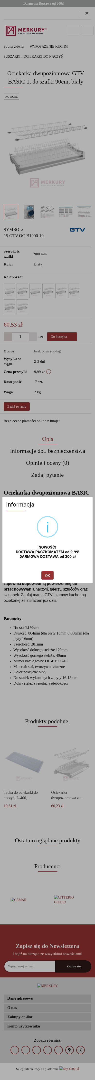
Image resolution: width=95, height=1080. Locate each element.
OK (47, 575)
